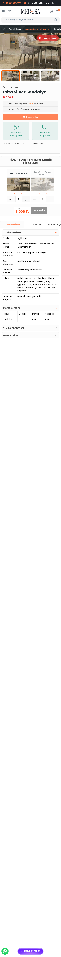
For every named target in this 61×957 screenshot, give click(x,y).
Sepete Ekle (32, 116)
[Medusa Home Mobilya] (30, 11)
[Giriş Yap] (51, 11)
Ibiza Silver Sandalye (18, 173)
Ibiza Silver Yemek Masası (42, 173)
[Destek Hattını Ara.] (10, 11)
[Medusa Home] (4, 29)
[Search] (56, 20)
